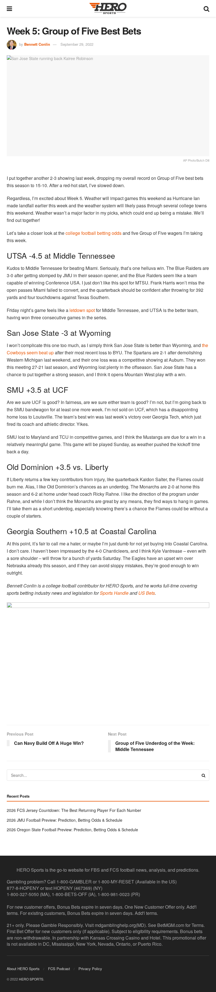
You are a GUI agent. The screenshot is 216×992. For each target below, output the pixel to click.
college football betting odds (94, 233)
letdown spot (82, 310)
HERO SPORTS (31, 979)
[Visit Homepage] (108, 8)
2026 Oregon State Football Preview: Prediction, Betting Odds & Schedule (72, 829)
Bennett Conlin (37, 44)
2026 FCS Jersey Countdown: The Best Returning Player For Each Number (74, 810)
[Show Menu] (9, 8)
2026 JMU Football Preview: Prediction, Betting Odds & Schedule (64, 820)
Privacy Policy (90, 968)
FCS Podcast (59, 968)
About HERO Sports (23, 968)
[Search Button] (206, 8)
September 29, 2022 (76, 44)
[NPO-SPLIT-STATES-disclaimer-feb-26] (108, 659)
